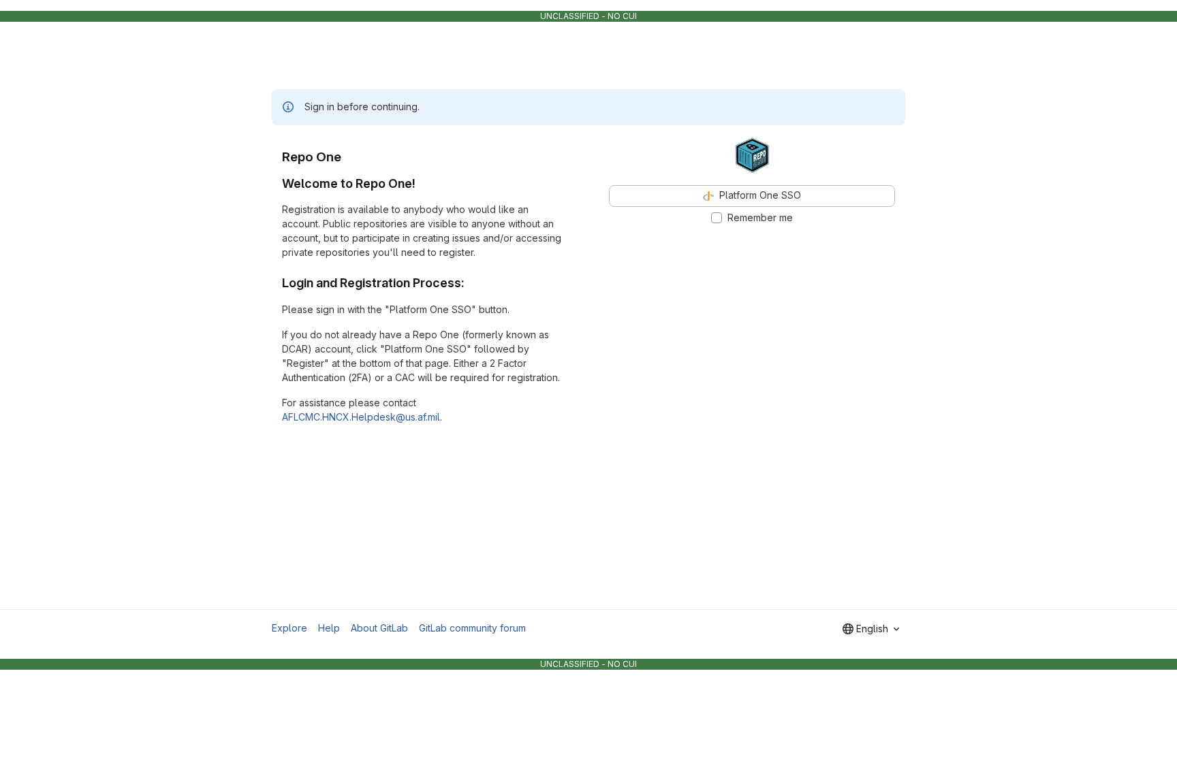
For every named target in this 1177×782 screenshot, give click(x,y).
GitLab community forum (472, 628)
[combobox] (870, 629)
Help (329, 628)
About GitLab (379, 628)
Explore (289, 628)
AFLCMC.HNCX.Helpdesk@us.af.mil (361, 417)
